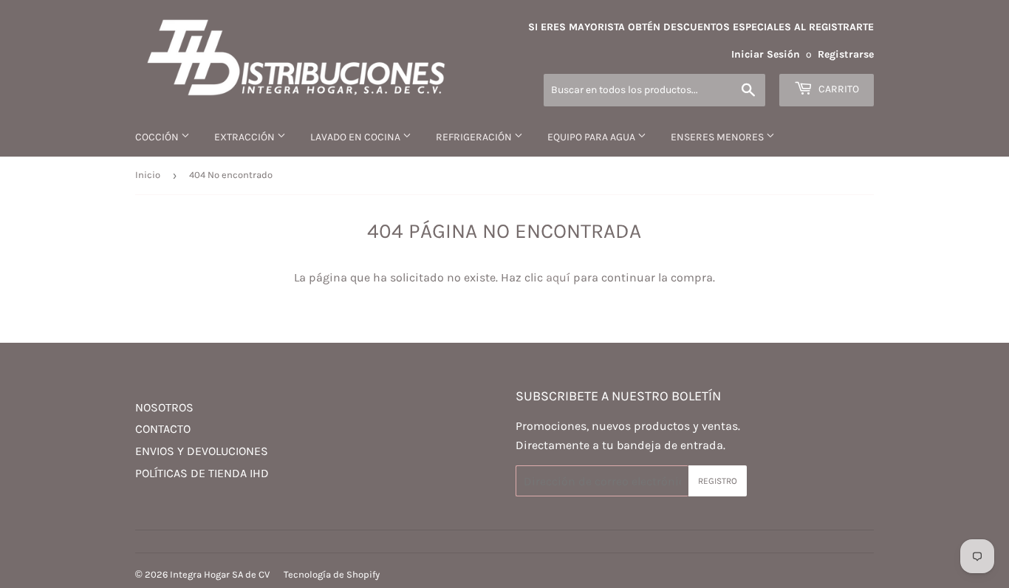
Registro (717, 481)
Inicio (147, 174)
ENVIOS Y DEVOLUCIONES (201, 451)
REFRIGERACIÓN (475, 137)
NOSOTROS (164, 407)
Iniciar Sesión (765, 54)
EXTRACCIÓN (245, 137)
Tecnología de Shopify (332, 574)
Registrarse (846, 54)
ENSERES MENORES (718, 137)
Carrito (837, 89)
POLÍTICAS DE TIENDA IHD (202, 473)
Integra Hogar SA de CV (220, 574)
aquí (558, 277)
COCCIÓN (158, 137)
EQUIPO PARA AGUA (592, 137)
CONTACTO (163, 429)
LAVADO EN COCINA (356, 137)
